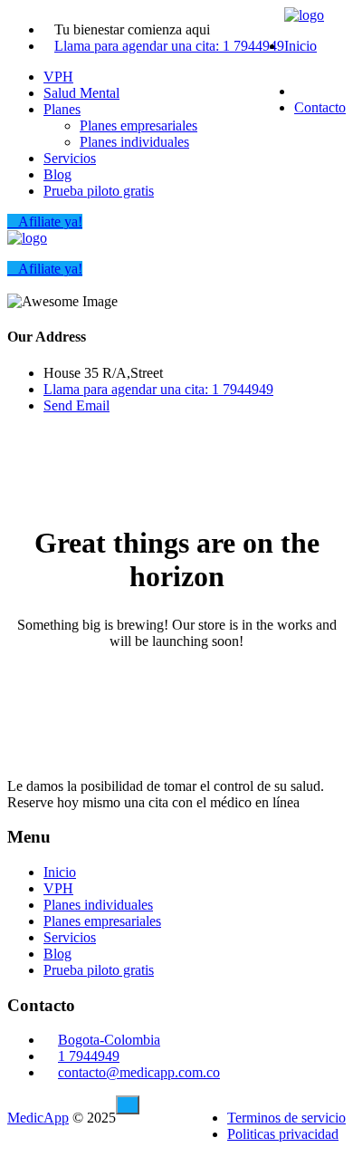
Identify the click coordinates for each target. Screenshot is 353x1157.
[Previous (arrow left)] (31, 579)
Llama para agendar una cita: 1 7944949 (169, 45)
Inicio (300, 45)
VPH (58, 76)
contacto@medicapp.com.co (139, 1072)
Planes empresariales (138, 125)
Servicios (69, 158)
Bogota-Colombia (109, 1039)
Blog (57, 174)
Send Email (76, 405)
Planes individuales (134, 141)
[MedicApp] (27, 238)
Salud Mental (81, 93)
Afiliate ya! (50, 221)
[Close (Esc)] (293, 20)
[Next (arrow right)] (321, 579)
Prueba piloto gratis (98, 190)
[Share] (253, 20)
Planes (62, 109)
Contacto (320, 107)
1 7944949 (88, 1056)
